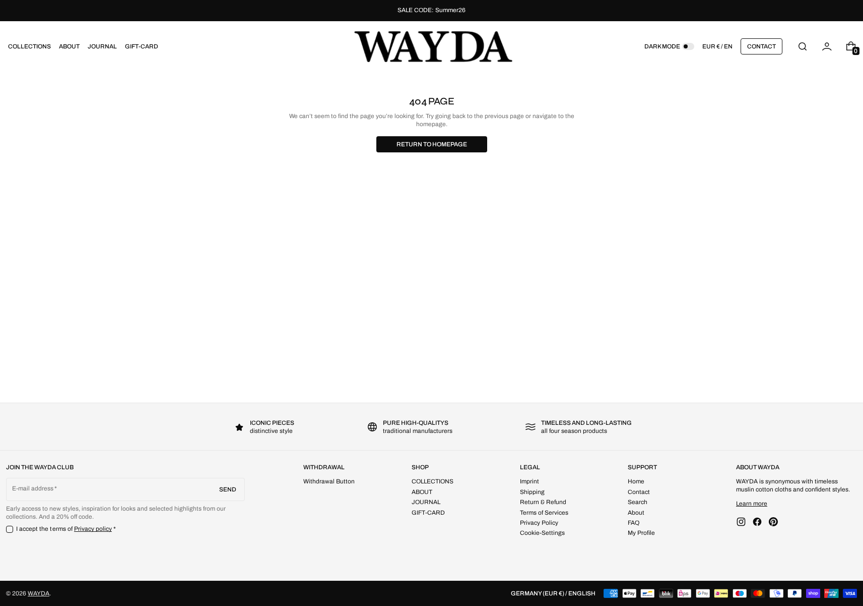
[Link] (431, 10)
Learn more (751, 503)
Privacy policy (93, 528)
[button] (802, 46)
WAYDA (38, 593)
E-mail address (33, 488)
